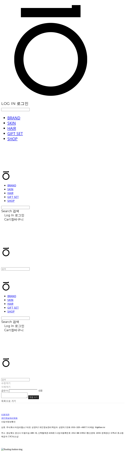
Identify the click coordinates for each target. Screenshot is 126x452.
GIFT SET (15, 133)
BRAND (13, 117)
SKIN (11, 123)
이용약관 (5, 414)
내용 (40, 390)
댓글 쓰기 (33, 397)
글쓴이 (4, 390)
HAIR (11, 128)
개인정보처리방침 (9, 418)
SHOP (12, 138)
